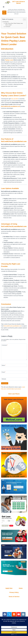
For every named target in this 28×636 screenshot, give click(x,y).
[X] (9, 614)
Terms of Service (14, 596)
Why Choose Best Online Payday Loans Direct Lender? (14, 24)
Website (4, 379)
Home (21, 588)
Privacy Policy (14, 592)
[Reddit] (14, 614)
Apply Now (4, 12)
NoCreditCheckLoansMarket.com (12, 326)
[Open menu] (3, 7)
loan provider (14, 98)
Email (4, 372)
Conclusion (7, 26)
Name (4, 365)
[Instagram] (23, 614)
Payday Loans (9, 60)
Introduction (6, 21)
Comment (5, 345)
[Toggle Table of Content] (23, 19)
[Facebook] (5, 614)
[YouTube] (18, 614)
